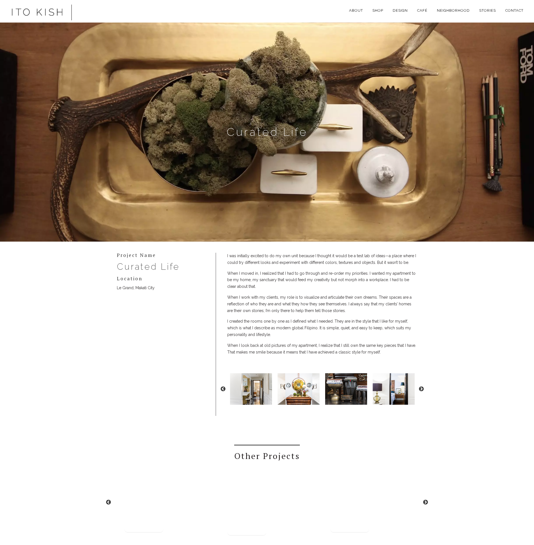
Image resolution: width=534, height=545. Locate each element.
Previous (223, 389)
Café (422, 10)
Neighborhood (453, 10)
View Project (144, 528)
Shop (377, 10)
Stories (487, 10)
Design (400, 10)
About (356, 10)
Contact (514, 10)
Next (421, 389)
